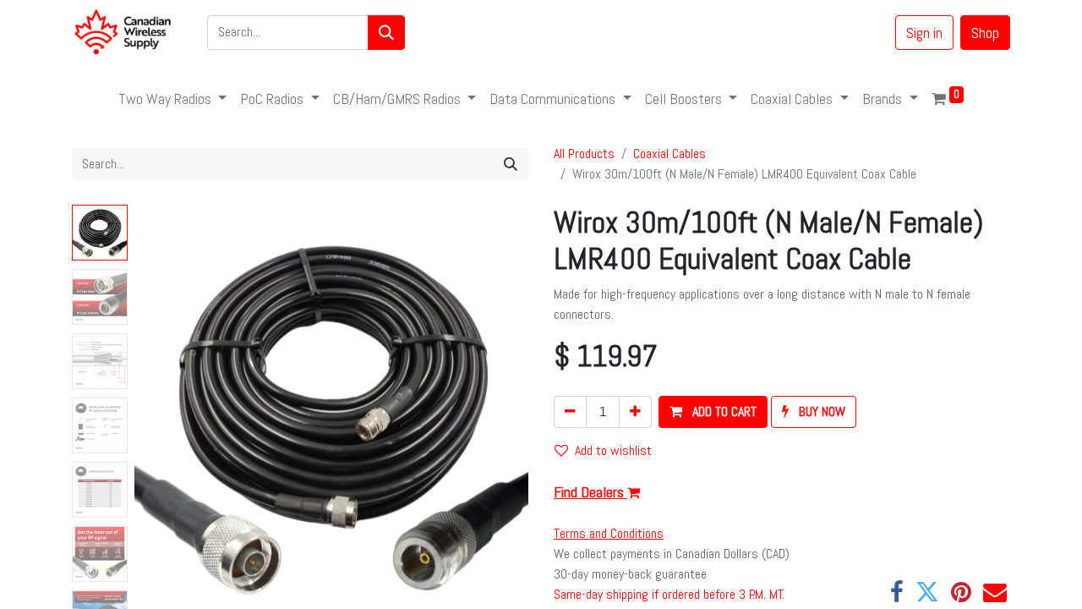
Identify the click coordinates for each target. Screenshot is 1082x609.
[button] (164, 416)
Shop (985, 32)
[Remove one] (570, 412)
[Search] (386, 32)
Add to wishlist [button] (613, 450)
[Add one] (635, 412)
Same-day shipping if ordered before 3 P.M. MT (668, 594)
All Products (584, 153)
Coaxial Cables (669, 153)
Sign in (924, 32)
